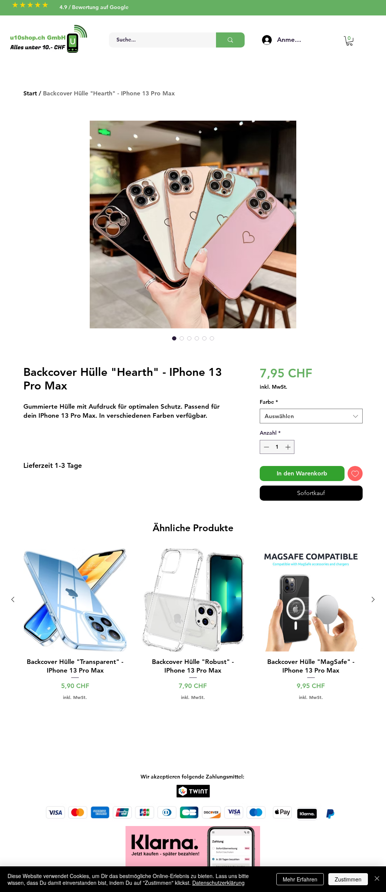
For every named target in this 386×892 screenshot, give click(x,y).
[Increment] (288, 447)
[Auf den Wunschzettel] (355, 473)
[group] (193, 624)
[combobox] (311, 416)
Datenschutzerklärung (218, 882)
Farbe (269, 401)
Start (30, 93)
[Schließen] (376, 879)
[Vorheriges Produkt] (12, 599)
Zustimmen (348, 879)
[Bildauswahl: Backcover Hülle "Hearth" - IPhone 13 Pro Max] (174, 338)
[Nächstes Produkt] (373, 599)
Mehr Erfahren (300, 879)
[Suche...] (230, 40)
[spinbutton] (277, 447)
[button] (349, 41)
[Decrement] (265, 447)
